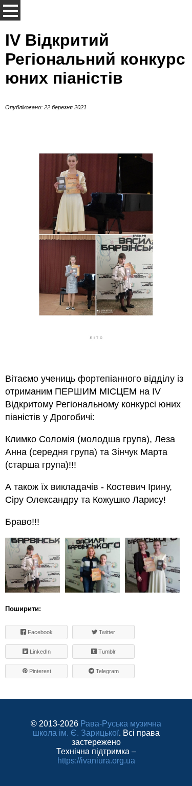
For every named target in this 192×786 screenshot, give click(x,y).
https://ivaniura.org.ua (96, 760)
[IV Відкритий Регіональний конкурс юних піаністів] (32, 565)
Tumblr (106, 652)
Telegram (106, 671)
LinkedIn (39, 652)
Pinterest (39, 671)
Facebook (39, 632)
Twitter (106, 632)
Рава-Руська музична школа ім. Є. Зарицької (97, 728)
